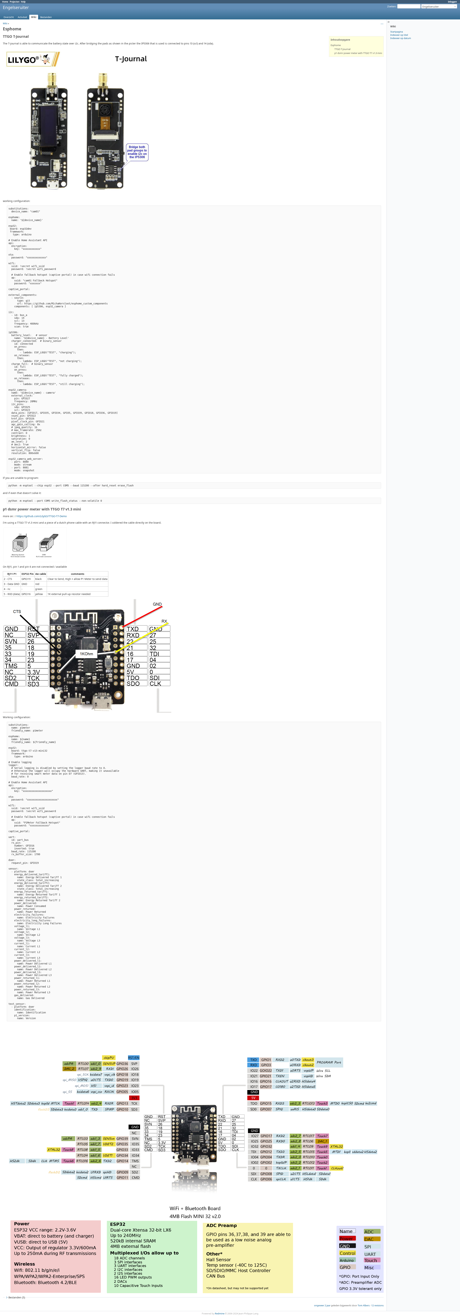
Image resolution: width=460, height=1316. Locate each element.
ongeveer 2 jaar (322, 1305)
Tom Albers (364, 1305)
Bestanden (46, 17)
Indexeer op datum (400, 38)
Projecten (14, 1)
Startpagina (396, 31)
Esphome (336, 45)
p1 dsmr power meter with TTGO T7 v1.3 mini (358, 53)
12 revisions (377, 1305)
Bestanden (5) (16, 1297)
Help (23, 1)
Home (5, 1)
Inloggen (452, 1)
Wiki (33, 17)
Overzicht (9, 17)
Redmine (219, 1313)
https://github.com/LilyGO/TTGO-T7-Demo (42, 516)
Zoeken (391, 6)
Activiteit (22, 17)
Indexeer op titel (399, 35)
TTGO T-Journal (342, 49)
